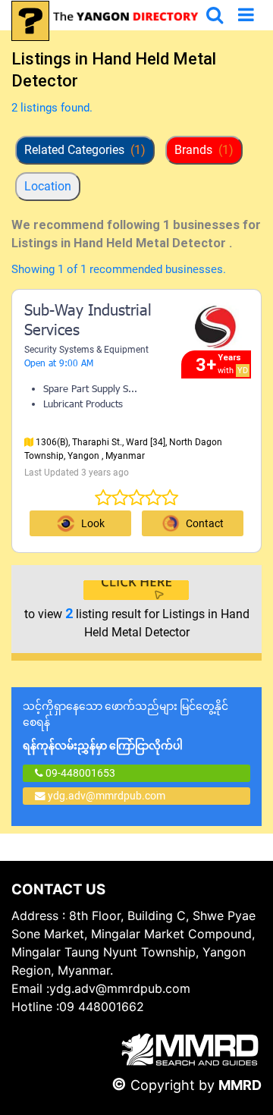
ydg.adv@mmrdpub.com (106, 796)
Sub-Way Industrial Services (88, 321)
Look (93, 523)
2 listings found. (52, 108)
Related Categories (85, 150)
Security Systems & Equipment (86, 349)
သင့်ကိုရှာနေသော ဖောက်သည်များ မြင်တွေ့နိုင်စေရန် (125, 726)
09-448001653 (79, 773)
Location (47, 186)
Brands (204, 150)
